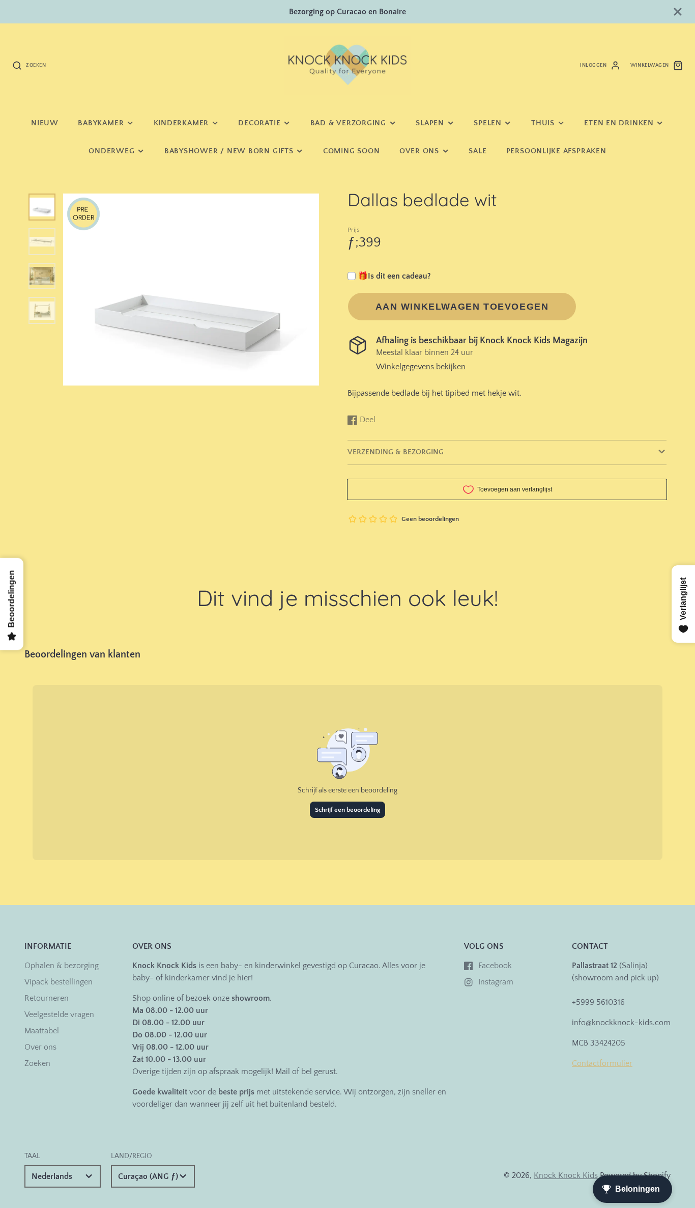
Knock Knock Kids (566, 1175)
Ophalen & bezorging (61, 965)
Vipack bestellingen (58, 981)
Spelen (488, 123)
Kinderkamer (181, 123)
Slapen (430, 123)
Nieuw (45, 123)
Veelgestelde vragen (59, 1014)
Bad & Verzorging (348, 123)
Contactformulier (602, 1063)
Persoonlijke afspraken (556, 151)
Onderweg (111, 151)
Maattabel (41, 1030)
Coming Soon (351, 151)
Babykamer (101, 123)
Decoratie (259, 123)
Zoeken (37, 1063)
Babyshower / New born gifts (229, 151)
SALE (477, 151)
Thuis (543, 123)
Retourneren (46, 998)
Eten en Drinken (619, 123)
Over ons (419, 151)
